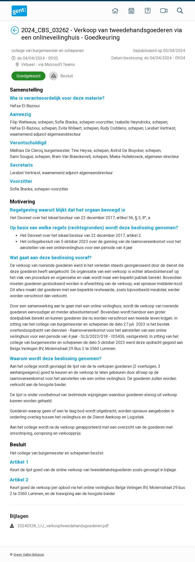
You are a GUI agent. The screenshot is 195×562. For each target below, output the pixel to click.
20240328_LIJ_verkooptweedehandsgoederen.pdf (63, 525)
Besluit (66, 76)
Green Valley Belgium (28, 554)
